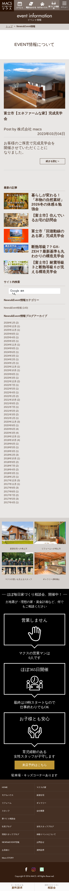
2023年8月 (9, 374)
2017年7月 (9, 495)
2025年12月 (10, 326)
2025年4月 (9, 337)
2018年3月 (9, 473)
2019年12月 (10, 436)
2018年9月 (9, 462)
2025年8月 (9, 333)
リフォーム (7, 803)
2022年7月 (9, 385)
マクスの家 (41, 787)
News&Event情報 (13, 307)
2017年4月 (9, 502)
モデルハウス (7, 795)
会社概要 (40, 811)
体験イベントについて (46, 834)
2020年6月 (9, 429)
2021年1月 (9, 418)
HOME (5, 787)
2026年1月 (9, 322)
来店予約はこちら (34, 765)
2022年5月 (9, 388)
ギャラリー (41, 803)
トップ (9, 26)
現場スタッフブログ (10, 834)
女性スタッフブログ (45, 826)
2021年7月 (9, 407)
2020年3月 (9, 433)
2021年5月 (9, 411)
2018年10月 (10, 458)
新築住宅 (40, 795)
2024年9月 (9, 348)
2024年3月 (9, 355)
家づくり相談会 (8, 819)
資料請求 (40, 850)
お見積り (6, 850)
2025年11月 (10, 330)
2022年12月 (10, 381)
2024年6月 (9, 352)
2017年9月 (9, 487)
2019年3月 (9, 451)
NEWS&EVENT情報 (10, 842)
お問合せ (40, 842)
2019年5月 (9, 447)
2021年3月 (9, 414)
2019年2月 (9, 455)
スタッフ (6, 811)
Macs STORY (8, 858)
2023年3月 (9, 377)
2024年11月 (10, 344)
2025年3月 (9, 341)
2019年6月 (9, 443)
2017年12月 (10, 480)
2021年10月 (10, 399)
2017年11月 (10, 484)
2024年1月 (9, 363)
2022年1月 (9, 396)
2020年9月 (9, 425)
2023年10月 (10, 370)
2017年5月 (9, 499)
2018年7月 (9, 465)
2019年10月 (10, 440)
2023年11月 (10, 366)
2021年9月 (9, 403)
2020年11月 (10, 421)
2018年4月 (9, 469)
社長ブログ (7, 826)
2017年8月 (9, 491)
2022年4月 (9, 392)
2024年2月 (9, 359)
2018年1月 (9, 477)
